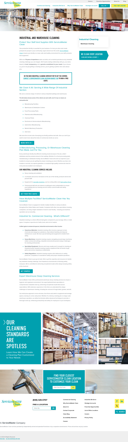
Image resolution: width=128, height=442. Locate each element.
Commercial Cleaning (43, 5)
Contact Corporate (68, 410)
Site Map (2, 438)
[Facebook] (117, 401)
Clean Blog (66, 414)
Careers (90, 1)
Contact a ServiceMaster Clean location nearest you (40, 78)
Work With (26, 143)
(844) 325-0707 (40, 400)
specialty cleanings (38, 182)
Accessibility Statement (70, 417)
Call (103, 6)
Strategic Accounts (91, 5)
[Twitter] (117, 406)
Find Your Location (120, 6)
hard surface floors (65, 182)
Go (73, 387)
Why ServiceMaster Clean (75, 5)
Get (25, 271)
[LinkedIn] (122, 401)
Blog (124, 1)
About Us (116, 1)
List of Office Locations (91, 410)
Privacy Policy (89, 417)
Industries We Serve (59, 5)
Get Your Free (29, 194)
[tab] (80, 359)
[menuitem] (44, 6)
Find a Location (40, 405)
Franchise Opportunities (103, 1)
